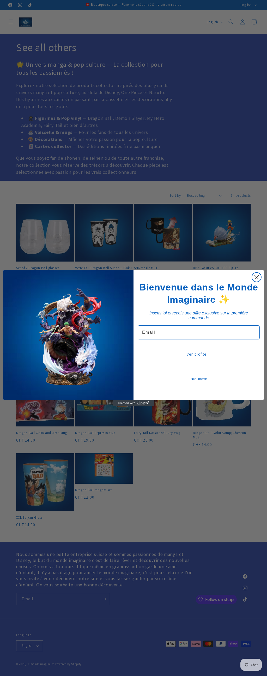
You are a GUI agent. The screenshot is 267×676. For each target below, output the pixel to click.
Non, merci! (199, 379)
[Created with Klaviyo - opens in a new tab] (133, 403)
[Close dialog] (256, 277)
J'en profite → (198, 354)
